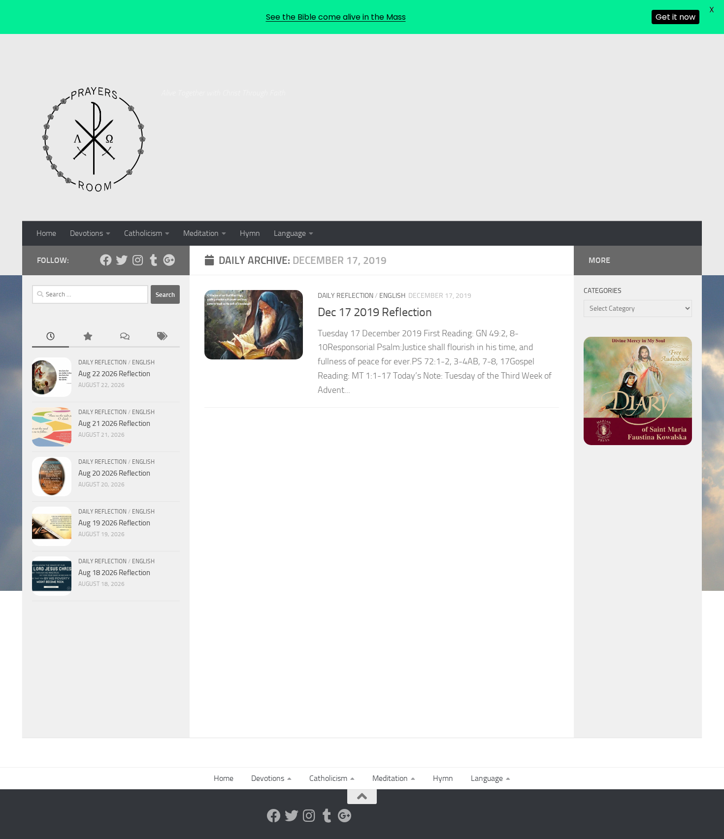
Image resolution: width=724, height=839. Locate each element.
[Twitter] (122, 260)
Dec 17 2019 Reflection (375, 312)
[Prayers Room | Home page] (94, 139)
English (392, 295)
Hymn (250, 233)
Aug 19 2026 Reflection (114, 522)
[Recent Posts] (50, 337)
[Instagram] (137, 260)
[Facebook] (106, 260)
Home (46, 233)
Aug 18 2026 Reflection (114, 572)
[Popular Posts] (87, 337)
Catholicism (143, 233)
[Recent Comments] (124, 337)
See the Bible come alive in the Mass (336, 17)
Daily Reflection (345, 295)
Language (290, 233)
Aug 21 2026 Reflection (114, 423)
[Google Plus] (169, 260)
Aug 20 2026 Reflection (114, 473)
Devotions (86, 233)
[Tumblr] (153, 260)
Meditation (201, 233)
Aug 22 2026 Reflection (114, 373)
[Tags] (161, 337)
